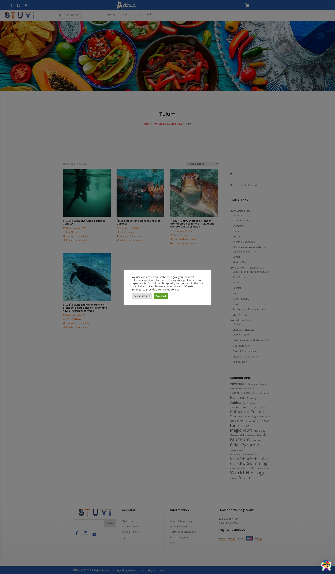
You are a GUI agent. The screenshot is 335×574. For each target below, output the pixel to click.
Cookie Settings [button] (142, 295)
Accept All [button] (161, 295)
